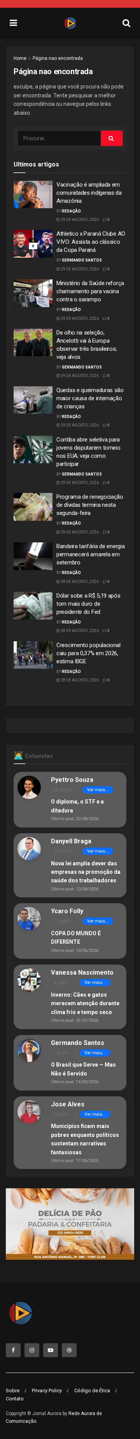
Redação (71, 211)
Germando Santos (82, 260)
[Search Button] (111, 138)
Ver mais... (97, 789)
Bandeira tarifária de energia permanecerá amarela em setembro (90, 554)
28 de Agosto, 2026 (79, 581)
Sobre (12, 1390)
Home (20, 58)
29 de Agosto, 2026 (79, 219)
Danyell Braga (71, 841)
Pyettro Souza (72, 779)
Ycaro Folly (67, 911)
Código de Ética (92, 1390)
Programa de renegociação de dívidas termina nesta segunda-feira (89, 504)
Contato (15, 1399)
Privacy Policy (47, 1390)
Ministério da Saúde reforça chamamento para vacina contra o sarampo (90, 291)
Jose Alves (67, 1104)
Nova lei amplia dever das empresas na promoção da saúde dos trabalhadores (86, 872)
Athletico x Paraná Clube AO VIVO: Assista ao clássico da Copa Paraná (90, 241)
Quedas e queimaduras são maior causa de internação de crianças (90, 398)
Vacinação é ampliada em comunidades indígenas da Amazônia (89, 192)
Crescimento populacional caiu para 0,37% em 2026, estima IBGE (88, 653)
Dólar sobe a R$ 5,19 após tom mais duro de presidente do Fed (88, 603)
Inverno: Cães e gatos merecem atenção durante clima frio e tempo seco (85, 1003)
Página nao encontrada (58, 58)
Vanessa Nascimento (82, 972)
